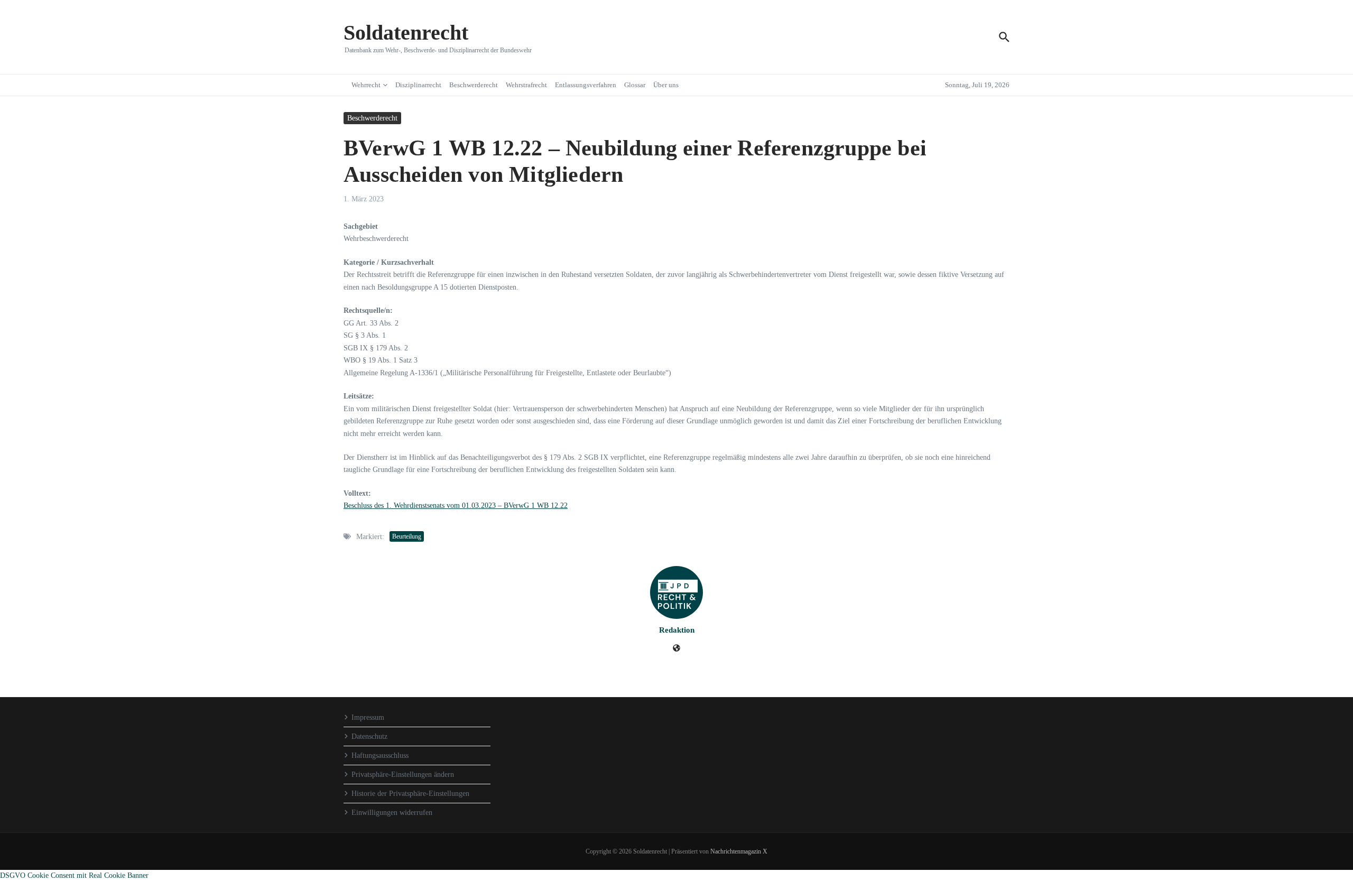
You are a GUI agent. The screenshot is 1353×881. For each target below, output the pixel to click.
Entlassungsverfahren (585, 85)
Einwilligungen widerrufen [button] (391, 813)
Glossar (634, 85)
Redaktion (676, 630)
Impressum (367, 717)
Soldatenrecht (406, 32)
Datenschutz (369, 736)
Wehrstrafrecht (526, 85)
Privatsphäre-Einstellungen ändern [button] (402, 774)
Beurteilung (406, 536)
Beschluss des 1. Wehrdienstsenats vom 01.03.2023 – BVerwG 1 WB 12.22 (456, 505)
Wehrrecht (366, 85)
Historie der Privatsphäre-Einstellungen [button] (410, 793)
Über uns (666, 85)
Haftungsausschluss (380, 755)
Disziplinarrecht (418, 85)
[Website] (676, 649)
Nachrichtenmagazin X (738, 851)
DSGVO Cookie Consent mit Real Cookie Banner (74, 875)
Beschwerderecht (473, 85)
